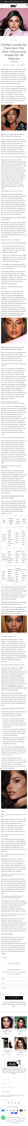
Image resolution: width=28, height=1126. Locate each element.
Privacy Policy (11, 1004)
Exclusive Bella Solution (7, 1051)
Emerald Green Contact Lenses (7, 1030)
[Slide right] (25, 1)
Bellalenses (11, 1117)
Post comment (14, 997)
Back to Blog (15, 963)
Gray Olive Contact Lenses (20, 1030)
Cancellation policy (15, 1122)
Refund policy (6, 1119)
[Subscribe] (26, 1091)
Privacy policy (14, 1119)
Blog (15, 40)
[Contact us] (3, 1118)
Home (12, 40)
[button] (22, 5)
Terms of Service (21, 1004)
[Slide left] (2, 1)
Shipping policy (9, 1120)
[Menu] (2, 5)
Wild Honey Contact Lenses (21, 1051)
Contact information (18, 1120)
